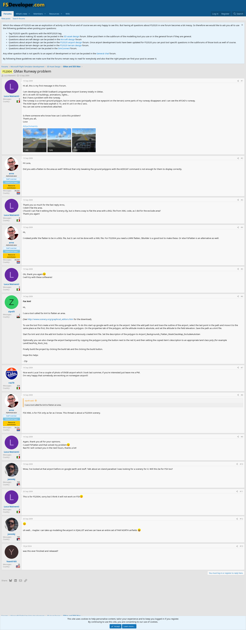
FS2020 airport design (71, 42)
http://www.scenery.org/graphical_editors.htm (50, 319)
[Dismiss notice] (242, 25)
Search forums (19, 18)
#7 (242, 367)
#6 (242, 296)
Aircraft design (68, 39)
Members (38, 13)
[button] (29, 13)
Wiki (68, 13)
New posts (5, 18)
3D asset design (71, 36)
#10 (241, 464)
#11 (241, 491)
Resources (54, 13)
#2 (242, 158)
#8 (242, 395)
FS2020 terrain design (71, 45)
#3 (242, 200)
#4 (242, 227)
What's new (21, 13)
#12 (241, 519)
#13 (241, 546)
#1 (242, 81)
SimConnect (64, 48)
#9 (242, 437)
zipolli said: (29, 400)
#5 (242, 269)
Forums (8, 13)
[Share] (238, 81)
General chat (103, 53)
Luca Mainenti (10, 75)
